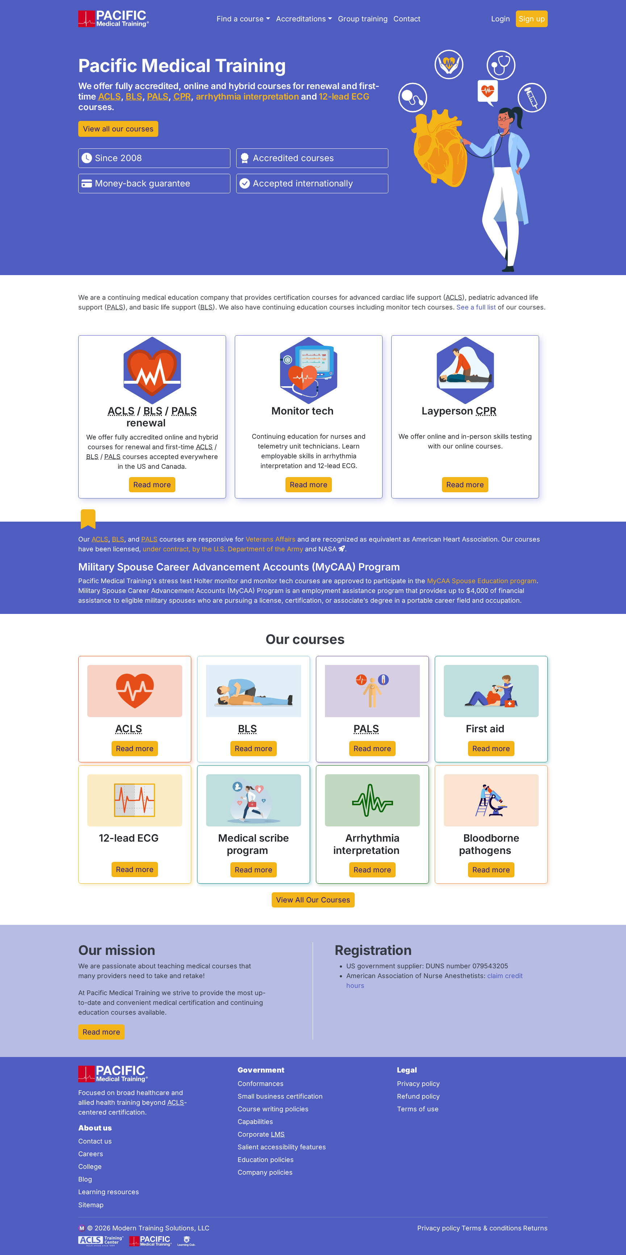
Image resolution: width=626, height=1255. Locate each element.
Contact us (95, 1141)
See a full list (476, 307)
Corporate (261, 1134)
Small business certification (280, 1096)
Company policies (265, 1172)
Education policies (266, 1159)
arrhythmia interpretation (247, 96)
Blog (85, 1179)
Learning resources (108, 1192)
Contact (407, 18)
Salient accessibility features (282, 1147)
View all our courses (118, 129)
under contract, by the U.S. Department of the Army (223, 549)
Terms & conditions (492, 1228)
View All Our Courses (313, 900)
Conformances (261, 1083)
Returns (535, 1228)
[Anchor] (298, 64)
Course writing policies (273, 1109)
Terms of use (418, 1109)
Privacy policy (418, 1083)
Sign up (532, 18)
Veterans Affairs (271, 539)
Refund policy (418, 1096)
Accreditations (301, 18)
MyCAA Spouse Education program (482, 581)
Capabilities (255, 1121)
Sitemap (91, 1205)
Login (500, 18)
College (90, 1166)
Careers (90, 1154)
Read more (152, 484)
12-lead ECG (344, 96)
